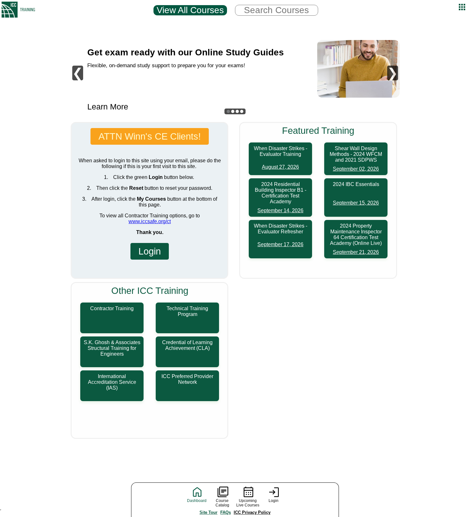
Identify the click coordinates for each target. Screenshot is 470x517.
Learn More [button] (107, 106)
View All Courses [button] (190, 10)
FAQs (225, 512)
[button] (228, 111)
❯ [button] (392, 73)
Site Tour (208, 512)
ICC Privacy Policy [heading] (252, 512)
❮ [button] (77, 73)
